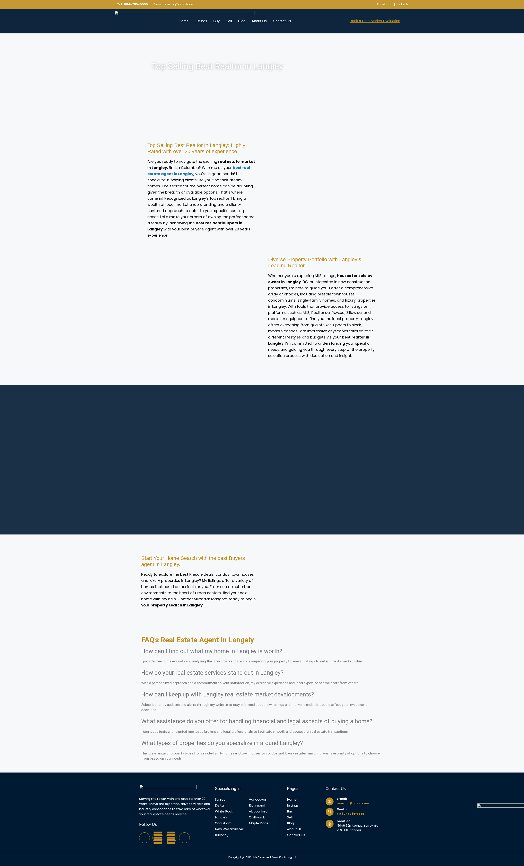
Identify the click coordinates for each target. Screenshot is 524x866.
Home (184, 21)
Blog (241, 21)
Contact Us (282, 21)
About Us (259, 21)
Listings (201, 21)
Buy (216, 21)
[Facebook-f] (144, 837)
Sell (229, 21)
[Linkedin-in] (184, 837)
